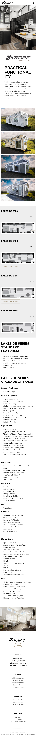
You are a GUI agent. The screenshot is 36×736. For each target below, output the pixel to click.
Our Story (18, 717)
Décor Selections (18, 704)
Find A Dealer (18, 700)
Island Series (18, 680)
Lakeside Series (18, 683)
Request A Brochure (18, 722)
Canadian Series (18, 687)
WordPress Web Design (8, 734)
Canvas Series (18, 685)
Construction (18, 702)
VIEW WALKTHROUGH (11, 266)
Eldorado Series (18, 678)
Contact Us (18, 719)
